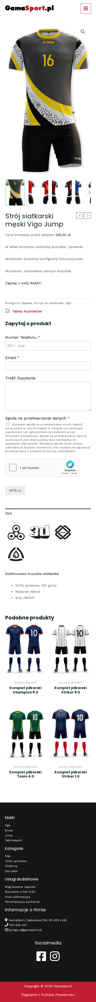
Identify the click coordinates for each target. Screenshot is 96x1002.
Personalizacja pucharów (22, 901)
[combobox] (11, 345)
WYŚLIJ (15, 490)
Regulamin (29, 995)
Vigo (68, 303)
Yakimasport (13, 840)
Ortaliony (11, 866)
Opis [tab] (8, 513)
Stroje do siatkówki (49, 303)
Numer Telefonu (22, 337)
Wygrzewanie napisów (20, 887)
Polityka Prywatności (58, 995)
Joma (9, 835)
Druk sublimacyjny (17, 897)
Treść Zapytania (20, 378)
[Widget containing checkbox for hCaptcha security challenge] (42, 467)
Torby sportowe (15, 861)
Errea (9, 830)
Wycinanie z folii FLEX (20, 891)
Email (12, 357)
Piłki (7, 856)
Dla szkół (11, 871)
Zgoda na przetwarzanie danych (37, 418)
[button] (83, 31)
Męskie (27, 303)
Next (89, 192)
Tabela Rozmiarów (27, 311)
